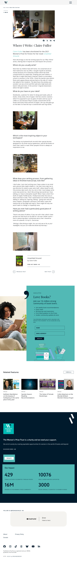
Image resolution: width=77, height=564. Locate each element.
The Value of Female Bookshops (46, 395)
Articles (7, 7)
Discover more (8, 449)
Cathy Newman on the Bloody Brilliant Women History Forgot (65, 396)
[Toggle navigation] (70, 2)
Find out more (32, 264)
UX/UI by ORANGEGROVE (14, 556)
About (5, 534)
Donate (9, 458)
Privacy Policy (19, 534)
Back (6, 12)
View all (69, 372)
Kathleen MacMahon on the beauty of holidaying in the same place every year (11, 397)
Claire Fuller (17, 51)
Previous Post (21, 271)
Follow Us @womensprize (12, 510)
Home (4, 7)
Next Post (48, 271)
